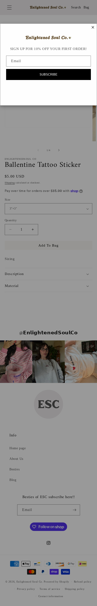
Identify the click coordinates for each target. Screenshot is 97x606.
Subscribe (48, 74)
